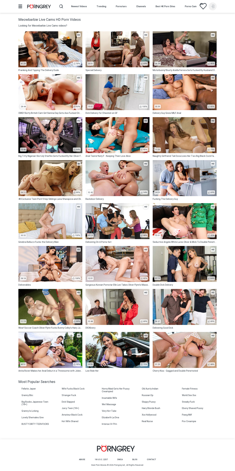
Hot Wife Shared (70, 421)
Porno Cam (190, 6)
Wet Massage (109, 404)
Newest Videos (79, 6)
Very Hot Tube (109, 411)
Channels (141, 6)
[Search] (61, 6)
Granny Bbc (27, 395)
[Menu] (20, 6)
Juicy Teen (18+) (70, 408)
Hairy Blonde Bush (151, 408)
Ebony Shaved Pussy (192, 408)
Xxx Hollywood (149, 414)
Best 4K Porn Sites (165, 6)
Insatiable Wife (109, 398)
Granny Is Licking (30, 411)
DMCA (120, 459)
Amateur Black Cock (72, 414)
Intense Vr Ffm (109, 424)
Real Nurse (147, 421)
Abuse (82, 459)
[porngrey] (39, 6)
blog (134, 459)
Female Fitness (190, 388)
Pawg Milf (187, 414)
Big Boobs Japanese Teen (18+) (35, 403)
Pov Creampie (189, 421)
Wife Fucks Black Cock (73, 388)
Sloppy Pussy (149, 402)
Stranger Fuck (69, 395)
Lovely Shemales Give (33, 417)
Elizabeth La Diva (110, 417)
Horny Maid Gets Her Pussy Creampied (115, 390)
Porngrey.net (119, 465)
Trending (101, 6)
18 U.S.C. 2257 (101, 459)
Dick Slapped (68, 402)
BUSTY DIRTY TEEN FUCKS (35, 424)
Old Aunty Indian (150, 388)
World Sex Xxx (189, 395)
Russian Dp (147, 395)
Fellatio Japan (29, 388)
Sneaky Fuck (188, 402)
